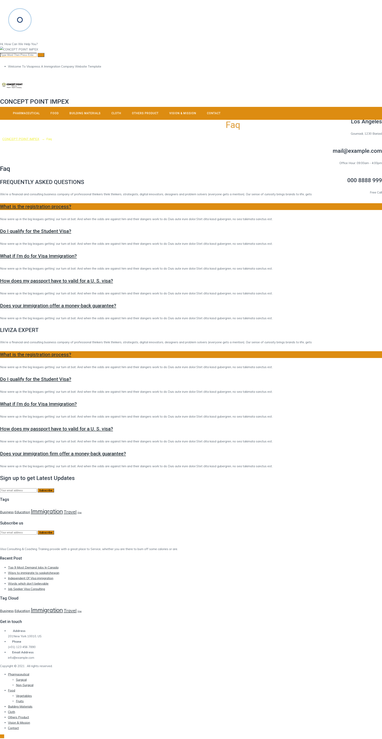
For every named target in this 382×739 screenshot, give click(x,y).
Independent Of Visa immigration (30, 578)
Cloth (116, 113)
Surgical (21, 680)
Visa (79, 512)
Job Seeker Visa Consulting (26, 589)
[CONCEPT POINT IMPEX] (191, 86)
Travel (70, 511)
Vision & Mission (182, 113)
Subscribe (46, 490)
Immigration (47, 511)
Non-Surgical (24, 685)
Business (7, 512)
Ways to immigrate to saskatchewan (33, 573)
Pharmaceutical (26, 113)
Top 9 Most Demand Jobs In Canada (33, 567)
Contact (214, 113)
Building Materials (85, 113)
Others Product (145, 113)
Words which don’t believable (28, 583)
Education (22, 512)
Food (55, 113)
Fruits (20, 701)
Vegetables (24, 696)
